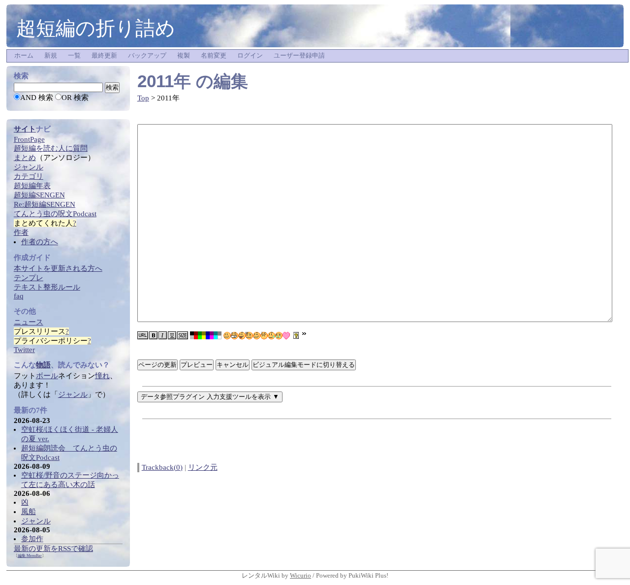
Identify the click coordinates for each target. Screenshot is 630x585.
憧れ (102, 376)
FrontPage (29, 139)
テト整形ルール (47, 287)
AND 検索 (36, 97)
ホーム (23, 55)
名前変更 (213, 55)
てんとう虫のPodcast (55, 214)
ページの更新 (157, 364)
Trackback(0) (162, 467)
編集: (30, 555)
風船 (28, 512)
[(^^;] (271, 335)
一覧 (74, 55)
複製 (183, 55)
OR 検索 (75, 97)
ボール (47, 376)
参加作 (32, 539)
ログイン (250, 55)
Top (143, 98)
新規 (50, 55)
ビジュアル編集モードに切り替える (303, 364)
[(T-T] (279, 335)
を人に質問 (51, 148)
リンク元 (203, 467)
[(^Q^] (242, 335)
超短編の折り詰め (95, 28)
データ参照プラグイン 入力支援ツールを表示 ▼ (210, 396)
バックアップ (147, 55)
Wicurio (300, 575)
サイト (25, 129)
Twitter (24, 350)
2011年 (164, 81)
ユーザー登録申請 (299, 55)
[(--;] (264, 335)
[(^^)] (227, 335)
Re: (44, 204)
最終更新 (104, 55)
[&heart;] (286, 335)
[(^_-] (256, 335)
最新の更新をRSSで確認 (53, 548)
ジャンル (73, 394)
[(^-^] (234, 335)
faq (19, 296)
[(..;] (249, 335)
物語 (43, 365)
